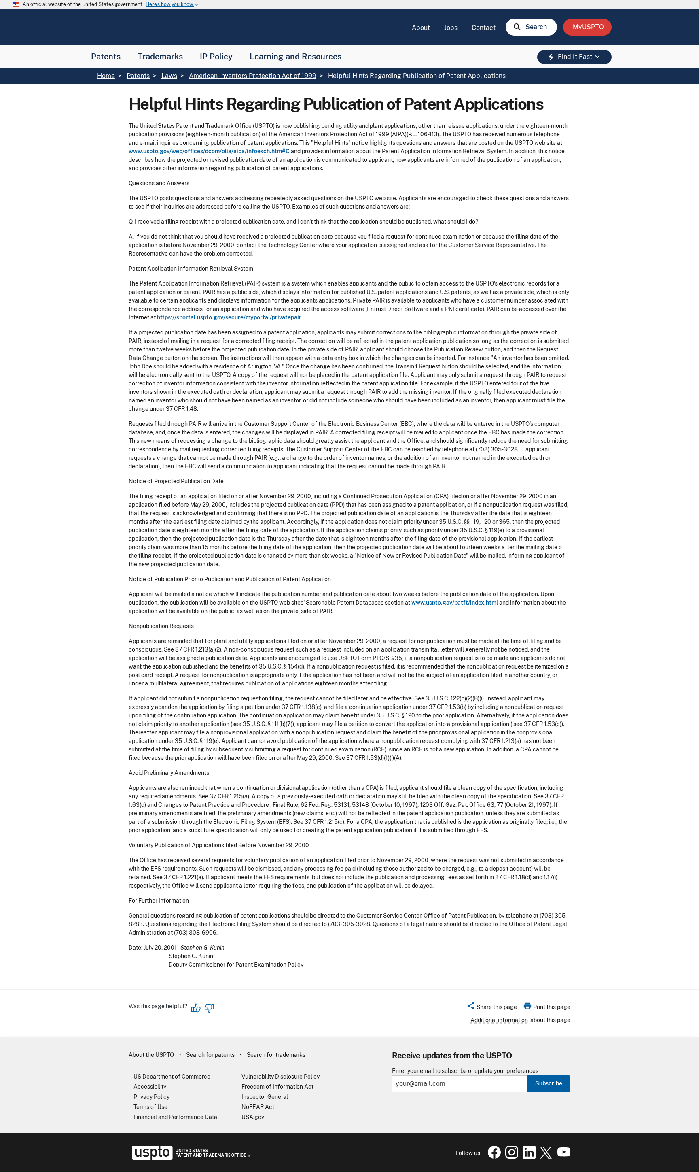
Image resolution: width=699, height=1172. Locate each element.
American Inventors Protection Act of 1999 (252, 76)
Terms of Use (150, 1107)
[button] (491, 1008)
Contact (484, 28)
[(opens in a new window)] (510, 1156)
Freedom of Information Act (277, 1086)
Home (106, 76)
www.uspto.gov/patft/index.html (454, 602)
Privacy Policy (151, 1097)
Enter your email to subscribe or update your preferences (465, 1071)
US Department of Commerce (171, 1076)
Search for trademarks (276, 1054)
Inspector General (264, 1097)
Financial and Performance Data (175, 1117)
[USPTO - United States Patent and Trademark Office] (189, 1158)
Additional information (499, 1020)
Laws (169, 76)
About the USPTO (151, 1054)
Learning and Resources (295, 56)
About (421, 28)
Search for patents (210, 1054)
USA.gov (252, 1117)
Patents (106, 56)
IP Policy (216, 56)
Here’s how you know (172, 4)
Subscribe (548, 1083)
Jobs (451, 28)
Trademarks (160, 56)
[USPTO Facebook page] (493, 1156)
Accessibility (149, 1086)
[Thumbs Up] (196, 1008)
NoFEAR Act (257, 1107)
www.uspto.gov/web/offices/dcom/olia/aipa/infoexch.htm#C (209, 151)
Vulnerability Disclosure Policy (280, 1076)
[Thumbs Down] (209, 1008)
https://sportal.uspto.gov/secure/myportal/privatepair (229, 317)
